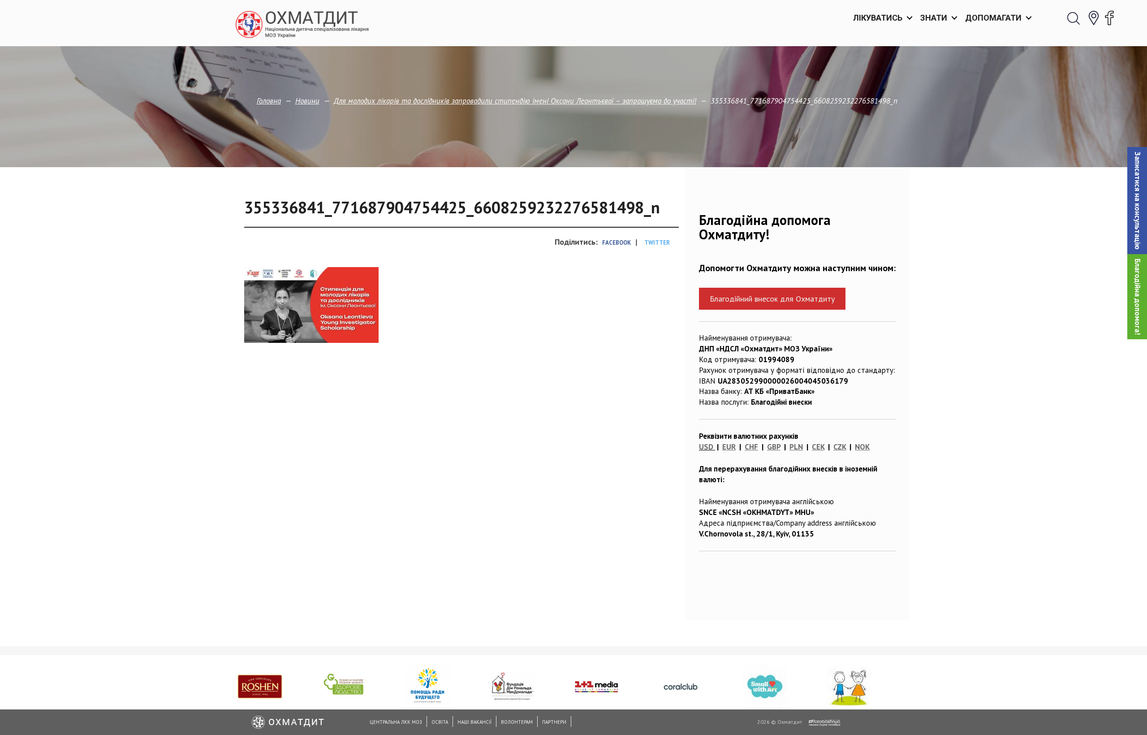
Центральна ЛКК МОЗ (396, 722)
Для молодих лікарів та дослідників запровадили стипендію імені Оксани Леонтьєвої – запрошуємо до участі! (515, 101)
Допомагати (993, 17)
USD (706, 447)
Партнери (554, 722)
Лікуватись (877, 17)
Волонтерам (517, 722)
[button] (1137, 200)
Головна (269, 101)
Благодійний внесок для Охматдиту (772, 299)
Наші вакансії (474, 722)
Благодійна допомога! (1138, 297)
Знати (933, 17)
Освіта (439, 722)
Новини (307, 101)
